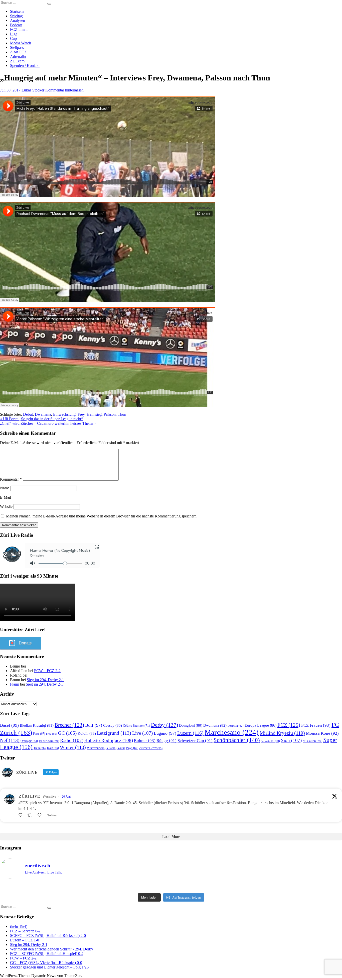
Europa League (260, 725)
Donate (25, 643)
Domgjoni (190, 725)
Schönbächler (237, 740)
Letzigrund (114, 733)
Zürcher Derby (150, 748)
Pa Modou (49, 741)
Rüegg (166, 740)
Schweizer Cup (195, 740)
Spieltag (16, 16)
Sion (291, 740)
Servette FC (270, 740)
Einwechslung (64, 414)
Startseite (17, 11)
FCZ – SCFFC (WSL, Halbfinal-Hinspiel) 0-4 (46, 953)
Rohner (144, 740)
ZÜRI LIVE (29, 796)
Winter (73, 747)
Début (28, 414)
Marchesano (232, 732)
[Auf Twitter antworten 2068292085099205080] (21, 815)
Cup (13, 38)
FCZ (288, 725)
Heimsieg (94, 414)
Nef (10, 740)
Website (6, 506)
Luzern (190, 733)
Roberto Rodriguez (108, 740)
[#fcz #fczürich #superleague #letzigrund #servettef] (171, 887)
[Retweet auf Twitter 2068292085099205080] (31, 815)
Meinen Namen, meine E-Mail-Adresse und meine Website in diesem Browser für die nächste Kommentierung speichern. (102, 516)
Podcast (16, 25)
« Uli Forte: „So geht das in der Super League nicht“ (41, 419)
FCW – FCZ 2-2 (47, 671)
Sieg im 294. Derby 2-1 (45, 680)
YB (111, 748)
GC (67, 733)
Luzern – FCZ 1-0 (24, 940)
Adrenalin (18, 56)
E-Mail (5, 497)
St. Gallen (312, 741)
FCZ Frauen (315, 725)
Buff (93, 725)
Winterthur (96, 748)
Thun (40, 748)
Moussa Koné (322, 733)
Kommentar (11, 479)
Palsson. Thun (115, 414)
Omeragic (29, 741)
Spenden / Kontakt (25, 65)
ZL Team (17, 61)
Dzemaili (236, 725)
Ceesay (112, 725)
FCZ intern (19, 29)
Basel (9, 725)
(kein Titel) (18, 926)
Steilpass (17, 47)
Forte (39, 733)
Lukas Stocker (33, 90)
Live (142, 733)
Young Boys (127, 748)
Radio (71, 740)
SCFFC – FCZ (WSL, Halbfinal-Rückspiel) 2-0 (48, 935)
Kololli (87, 733)
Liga (13, 34)
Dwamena (43, 414)
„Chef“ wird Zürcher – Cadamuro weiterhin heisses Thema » (48, 423)
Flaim (14, 684)
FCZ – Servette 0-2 (25, 931)
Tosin (53, 748)
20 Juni (66, 796)
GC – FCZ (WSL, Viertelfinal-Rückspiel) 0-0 (46, 962)
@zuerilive (49, 796)
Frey (81, 414)
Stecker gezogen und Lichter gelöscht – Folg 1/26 (49, 967)
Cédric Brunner (136, 725)
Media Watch (20, 43)
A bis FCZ (18, 52)
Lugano (165, 733)
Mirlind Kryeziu (282, 733)
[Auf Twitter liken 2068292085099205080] (41, 815)
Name (5, 488)
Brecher (69, 725)
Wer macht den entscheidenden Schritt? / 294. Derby (51, 949)
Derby (164, 725)
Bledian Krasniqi (37, 725)
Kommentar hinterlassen (64, 90)
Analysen (17, 20)
